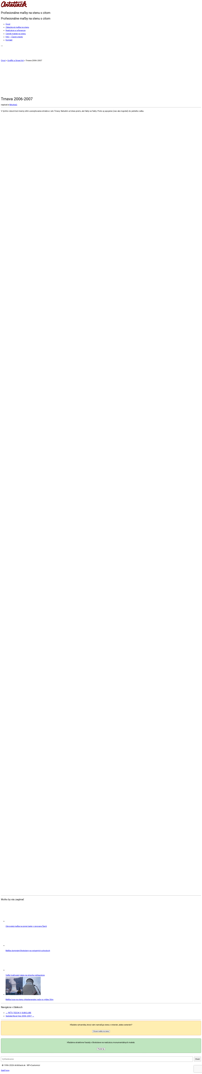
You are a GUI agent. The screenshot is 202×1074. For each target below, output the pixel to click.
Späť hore (5, 1070)
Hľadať (197, 1059)
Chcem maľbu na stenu (101, 1031)
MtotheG (13, 105)
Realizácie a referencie (15, 30)
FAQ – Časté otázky (14, 37)
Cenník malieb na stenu (16, 34)
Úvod (8, 24)
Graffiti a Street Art (15, 60)
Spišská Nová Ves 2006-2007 (20, 1016)
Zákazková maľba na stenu (17, 27)
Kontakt (9, 40)
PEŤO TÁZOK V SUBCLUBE (18, 1013)
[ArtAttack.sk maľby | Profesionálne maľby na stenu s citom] (14, 7)
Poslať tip (101, 1049)
